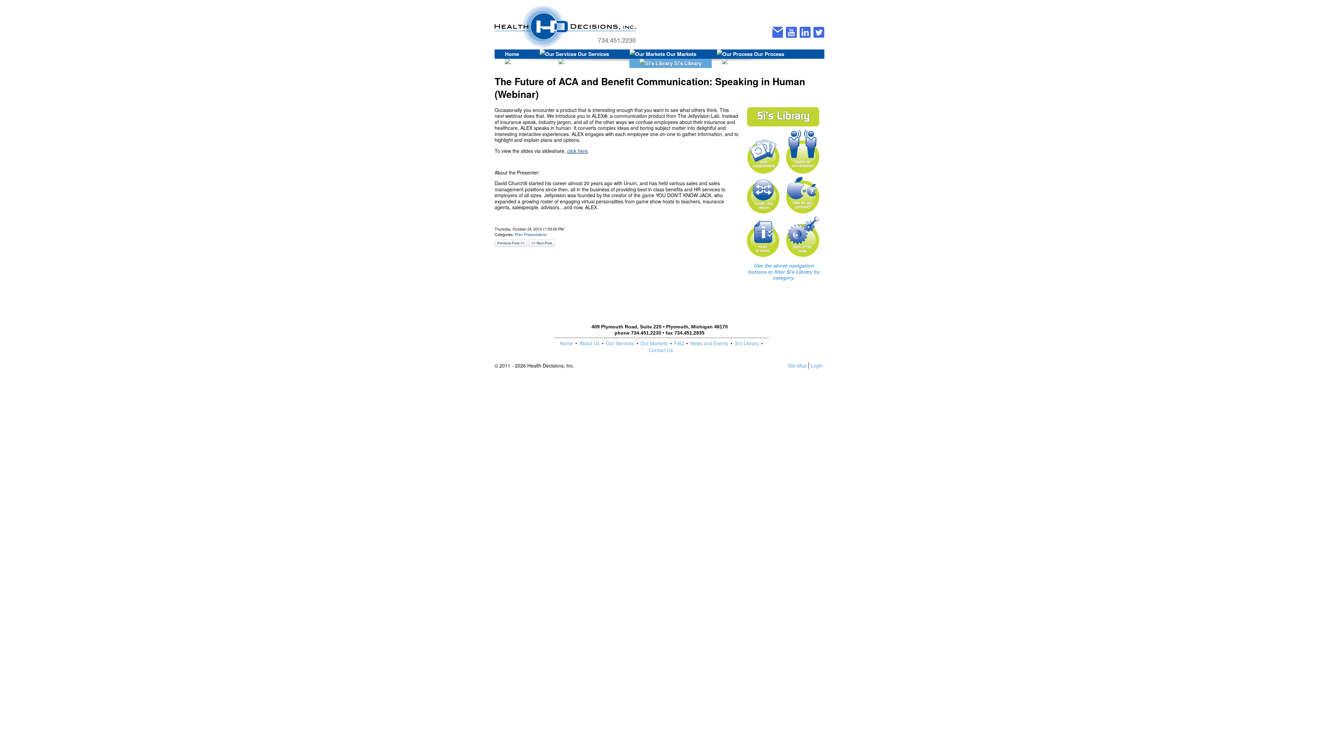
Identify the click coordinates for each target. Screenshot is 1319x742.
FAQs (530, 63)
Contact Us (605, 63)
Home (512, 54)
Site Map (797, 365)
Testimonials (773, 63)
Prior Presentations (531, 234)
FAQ (679, 343)
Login (817, 365)
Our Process (768, 54)
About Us (589, 343)
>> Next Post (541, 243)
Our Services (592, 54)
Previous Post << (511, 243)
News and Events (709, 343)
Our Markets (680, 54)
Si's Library (687, 63)
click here (577, 150)
